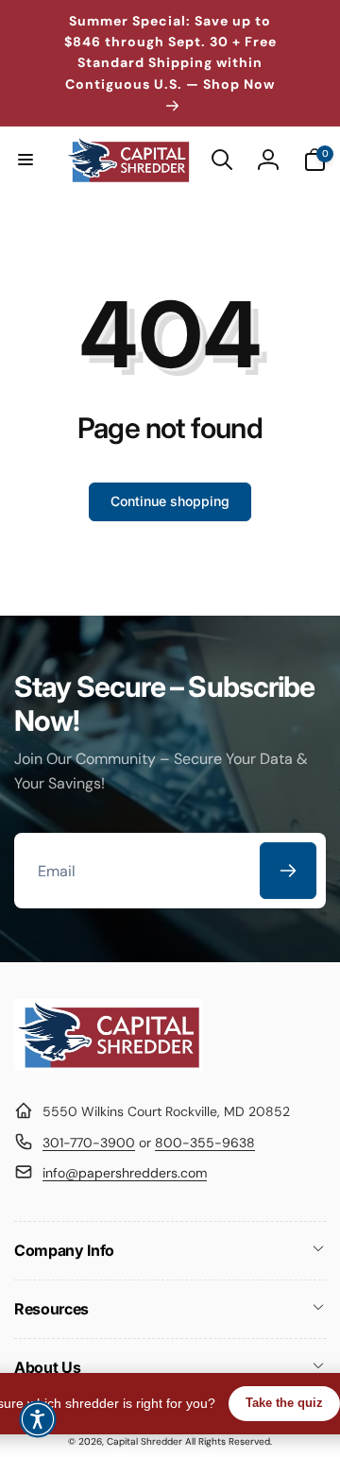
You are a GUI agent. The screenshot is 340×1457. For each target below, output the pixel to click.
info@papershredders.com (124, 1172)
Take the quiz (284, 1403)
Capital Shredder (144, 1441)
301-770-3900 (88, 1142)
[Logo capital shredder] (108, 1066)
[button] (25, 159)
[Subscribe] (288, 870)
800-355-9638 (205, 1142)
